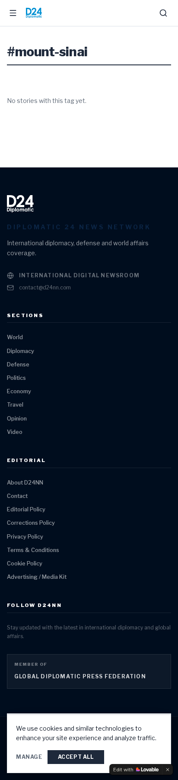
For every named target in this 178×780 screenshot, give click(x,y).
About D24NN (25, 482)
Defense (18, 364)
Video (14, 432)
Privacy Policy (25, 536)
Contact (17, 496)
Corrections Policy (31, 523)
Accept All (76, 757)
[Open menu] (13, 13)
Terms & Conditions (33, 550)
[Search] (163, 13)
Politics (16, 378)
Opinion (17, 418)
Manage (29, 757)
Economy (19, 391)
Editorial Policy (26, 509)
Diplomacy (20, 351)
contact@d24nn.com (45, 287)
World (15, 337)
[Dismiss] (167, 769)
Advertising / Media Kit (37, 577)
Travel (15, 404)
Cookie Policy (24, 563)
